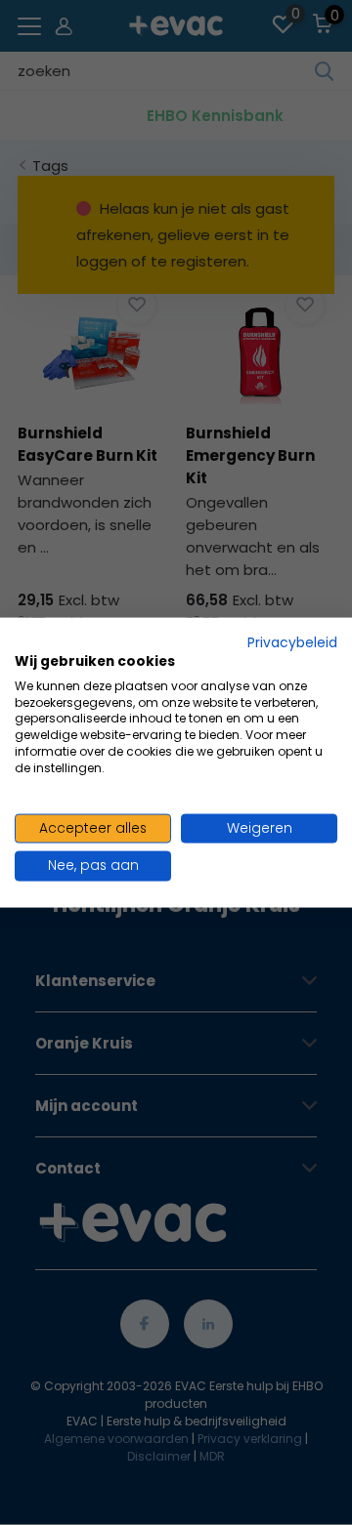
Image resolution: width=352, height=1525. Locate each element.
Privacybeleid (292, 643)
